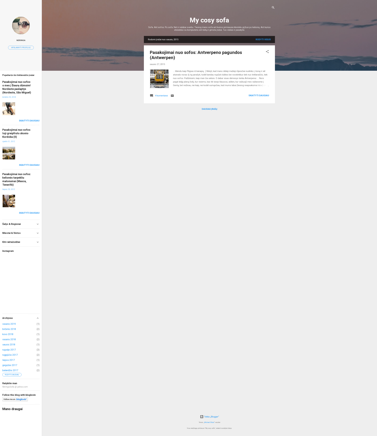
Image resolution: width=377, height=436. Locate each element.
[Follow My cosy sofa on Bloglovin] (15, 400)
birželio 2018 (9, 329)
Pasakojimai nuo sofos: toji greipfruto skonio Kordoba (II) (16, 133)
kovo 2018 (7, 334)
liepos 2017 (8, 360)
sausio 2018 (8, 344)
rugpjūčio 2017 (10, 354)
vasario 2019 (9, 324)
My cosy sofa (209, 20)
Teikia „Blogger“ (211, 416)
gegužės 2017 (9, 365)
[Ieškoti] (273, 8)
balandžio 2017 (10, 370)
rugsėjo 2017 (9, 349)
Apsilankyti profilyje (21, 48)
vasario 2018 (9, 339)
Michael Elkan (209, 422)
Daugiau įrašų (209, 109)
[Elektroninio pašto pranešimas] (172, 96)
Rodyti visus (263, 39)
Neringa (20, 40)
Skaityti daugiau (259, 95)
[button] (267, 52)
